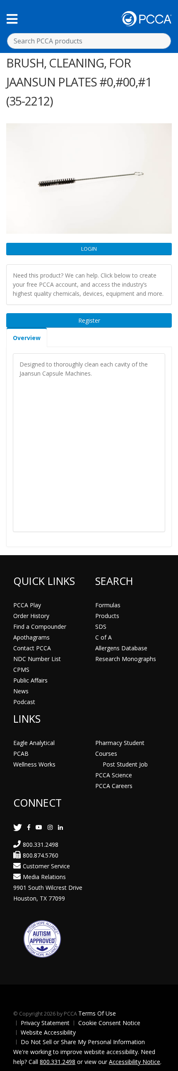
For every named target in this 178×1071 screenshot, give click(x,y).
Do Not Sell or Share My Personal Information (83, 1042)
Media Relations (44, 877)
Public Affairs (30, 680)
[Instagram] (50, 827)
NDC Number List (37, 659)
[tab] (26, 337)
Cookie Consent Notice (109, 1023)
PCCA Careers (113, 786)
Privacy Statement (45, 1023)
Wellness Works (34, 764)
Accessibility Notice (134, 1062)
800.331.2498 (40, 844)
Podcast (24, 702)
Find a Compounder (39, 626)
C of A (103, 637)
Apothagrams (31, 637)
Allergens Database (121, 648)
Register (89, 320)
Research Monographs (125, 659)
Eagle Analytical (34, 743)
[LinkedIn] (60, 827)
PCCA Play (27, 605)
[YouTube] (39, 827)
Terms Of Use (97, 1013)
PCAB (21, 753)
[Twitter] (17, 827)
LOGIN (89, 248)
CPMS (21, 669)
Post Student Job (125, 764)
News (21, 691)
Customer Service (46, 866)
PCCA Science (113, 775)
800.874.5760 (40, 855)
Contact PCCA (32, 648)
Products (107, 616)
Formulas (107, 605)
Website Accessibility (48, 1032)
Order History (31, 616)
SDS (100, 626)
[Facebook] (28, 827)
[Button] (12, 19)
